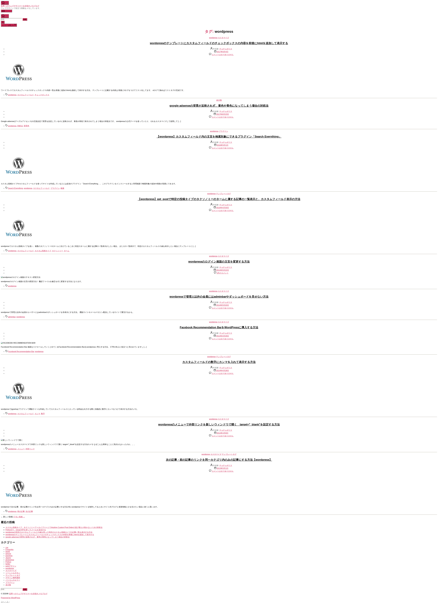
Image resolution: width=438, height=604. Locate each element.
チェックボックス (42, 95)
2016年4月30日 (222, 208)
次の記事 (29, 511)
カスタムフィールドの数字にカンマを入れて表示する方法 (219, 361)
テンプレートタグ (223, 194)
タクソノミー (57, 251)
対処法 (20, 126)
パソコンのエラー (12, 580)
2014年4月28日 (222, 371)
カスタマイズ (223, 38)
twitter (7, 564)
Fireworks (9, 550)
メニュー (21, 449)
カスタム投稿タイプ (43, 251)
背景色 (26, 126)
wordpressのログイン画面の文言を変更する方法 (219, 261)
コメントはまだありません (223, 55)
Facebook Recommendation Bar (21, 351)
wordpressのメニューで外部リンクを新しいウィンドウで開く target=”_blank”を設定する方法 (219, 424)
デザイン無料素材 (12, 578)
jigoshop (8, 556)
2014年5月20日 (222, 305)
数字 (43, 414)
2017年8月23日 (222, 114)
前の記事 (21, 511)
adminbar (12, 317)
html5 (7, 552)
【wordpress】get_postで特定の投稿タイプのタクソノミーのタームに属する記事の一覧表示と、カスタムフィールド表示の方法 (219, 199)
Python (8, 562)
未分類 (219, 100)
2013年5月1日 (222, 468)
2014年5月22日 (222, 270)
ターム (66, 251)
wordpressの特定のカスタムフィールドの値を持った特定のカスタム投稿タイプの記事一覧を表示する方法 (48, 532)
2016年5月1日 (222, 145)
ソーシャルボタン (12, 573)
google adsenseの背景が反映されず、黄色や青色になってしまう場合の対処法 (219, 105)
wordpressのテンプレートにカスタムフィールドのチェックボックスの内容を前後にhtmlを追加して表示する (219, 43)
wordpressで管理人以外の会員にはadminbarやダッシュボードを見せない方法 (219, 296)
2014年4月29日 (222, 336)
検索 (62, 188)
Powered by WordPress (10, 598)
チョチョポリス (225, 49)
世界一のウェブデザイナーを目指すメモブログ (20, 6)
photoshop (9, 560)
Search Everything (15, 188)
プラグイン (223, 131)
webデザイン (10, 566)
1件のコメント (223, 273)
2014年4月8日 (222, 433)
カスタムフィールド (25, 95)
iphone (8, 554)
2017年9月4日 (222, 52)
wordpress (213, 38)
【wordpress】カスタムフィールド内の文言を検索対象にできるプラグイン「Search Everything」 (219, 136)
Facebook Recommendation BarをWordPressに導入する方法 (219, 327)
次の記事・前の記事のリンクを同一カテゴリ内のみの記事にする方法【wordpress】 (219, 459)
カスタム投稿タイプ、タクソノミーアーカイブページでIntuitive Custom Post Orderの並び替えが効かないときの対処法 (53, 527)
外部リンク (30, 449)
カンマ (37, 414)
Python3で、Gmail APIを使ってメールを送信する (25, 530)
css (6, 547)
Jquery (8, 558)
